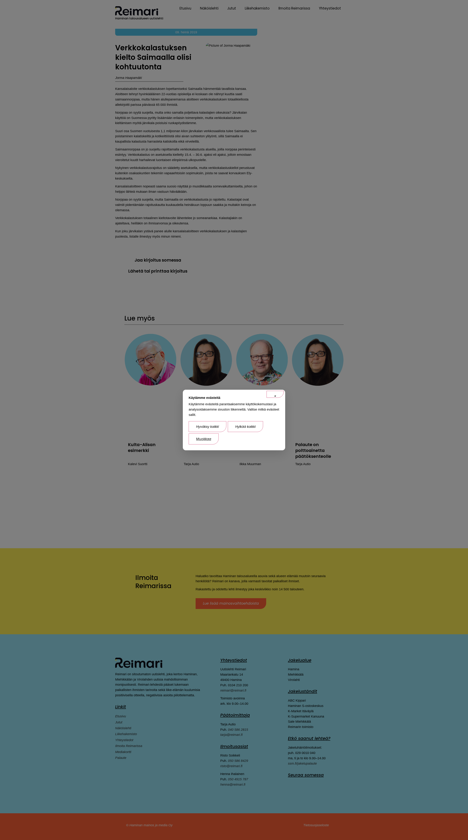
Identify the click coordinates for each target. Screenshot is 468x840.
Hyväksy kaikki (207, 426)
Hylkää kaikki (245, 426)
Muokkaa (203, 439)
